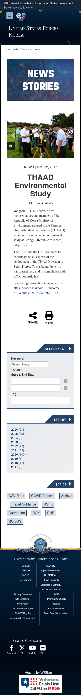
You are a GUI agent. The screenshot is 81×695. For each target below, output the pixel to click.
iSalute (56, 603)
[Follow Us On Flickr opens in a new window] (43, 649)
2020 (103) (18, 454)
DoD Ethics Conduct (50, 589)
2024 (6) (16, 438)
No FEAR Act (51, 575)
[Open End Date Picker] (66, 387)
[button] (19, 7)
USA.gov (50, 566)
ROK (36, 512)
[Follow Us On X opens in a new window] (22, 649)
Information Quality (56, 599)
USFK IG (25, 570)
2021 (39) (17, 450)
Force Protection (56, 608)
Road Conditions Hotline (56, 613)
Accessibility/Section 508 (22, 618)
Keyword (17, 358)
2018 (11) (17, 463)
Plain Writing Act (23, 613)
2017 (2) (16, 467)
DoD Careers (25, 580)
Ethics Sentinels (51, 580)
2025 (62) (17, 433)
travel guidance (24, 504)
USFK (48, 504)
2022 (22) (17, 446)
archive (66, 495)
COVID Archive (42, 495)
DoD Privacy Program (23, 608)
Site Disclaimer (22, 599)
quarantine (17, 512)
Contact (25, 566)
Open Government (50, 570)
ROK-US (15, 521)
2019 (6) (16, 458)
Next (67, 135)
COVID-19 (16, 495)
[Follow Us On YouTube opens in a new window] (32, 649)
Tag (13, 394)
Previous (14, 135)
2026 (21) (17, 429)
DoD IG (25, 575)
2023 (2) (16, 442)
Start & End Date (22, 374)
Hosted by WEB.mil (39, 672)
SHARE (33, 322)
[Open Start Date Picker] (66, 380)
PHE (50, 512)
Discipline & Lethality (50, 585)
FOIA (56, 594)
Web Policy (22, 603)
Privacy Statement (23, 594)
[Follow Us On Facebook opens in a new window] (11, 649)
